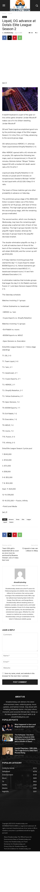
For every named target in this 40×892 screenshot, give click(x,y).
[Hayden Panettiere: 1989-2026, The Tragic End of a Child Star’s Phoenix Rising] (7, 751)
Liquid (5, 522)
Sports (10, 13)
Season (11, 522)
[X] (9, 38)
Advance (11, 519)
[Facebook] (4, 38)
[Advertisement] (20, 871)
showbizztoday (8, 33)
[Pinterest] (14, 38)
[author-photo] (20, 579)
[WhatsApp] (20, 38)
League (29, 519)
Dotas (17, 519)
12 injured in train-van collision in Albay (30, 549)
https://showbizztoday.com (20, 585)
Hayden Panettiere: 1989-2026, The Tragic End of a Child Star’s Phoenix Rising (26, 750)
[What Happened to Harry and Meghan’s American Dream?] (7, 727)
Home (4, 13)
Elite (23, 519)
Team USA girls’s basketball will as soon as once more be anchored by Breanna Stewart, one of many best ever (10, 554)
